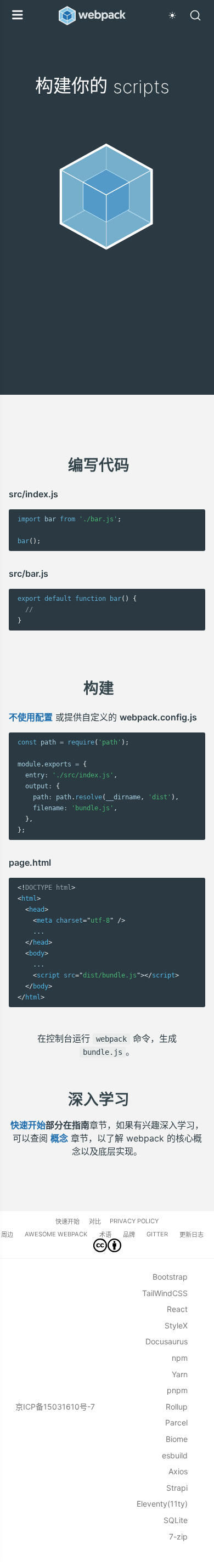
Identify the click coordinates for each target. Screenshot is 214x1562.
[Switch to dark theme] (172, 15)
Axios (178, 1471)
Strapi (177, 1487)
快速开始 (28, 1125)
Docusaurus (166, 1341)
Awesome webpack (56, 1234)
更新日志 (191, 1235)
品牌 (129, 1235)
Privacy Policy (134, 1221)
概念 (59, 1138)
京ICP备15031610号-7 (55, 1406)
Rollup (177, 1406)
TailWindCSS (165, 1293)
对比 (95, 1221)
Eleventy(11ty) (162, 1503)
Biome (177, 1439)
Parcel (176, 1422)
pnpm (177, 1390)
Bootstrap (170, 1276)
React (177, 1309)
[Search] (195, 15)
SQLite (176, 1520)
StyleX (176, 1325)
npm (180, 1357)
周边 (7, 1235)
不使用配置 (31, 717)
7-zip (178, 1536)
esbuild (175, 1455)
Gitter (157, 1234)
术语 (105, 1235)
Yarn (180, 1374)
